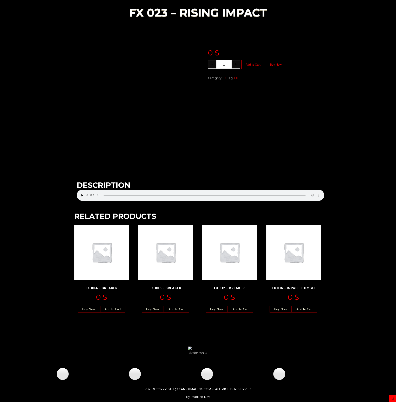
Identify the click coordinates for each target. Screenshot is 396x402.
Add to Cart (253, 64)
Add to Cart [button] (113, 309)
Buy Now (276, 64)
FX (224, 78)
